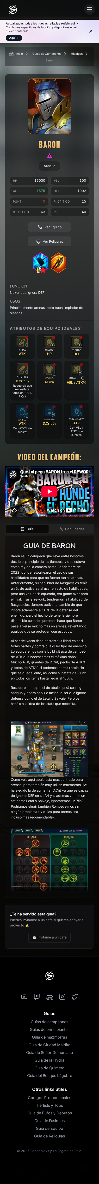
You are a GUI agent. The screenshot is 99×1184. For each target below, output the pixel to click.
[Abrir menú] (89, 9)
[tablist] (49, 529)
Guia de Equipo (49, 1128)
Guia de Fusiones (49, 1120)
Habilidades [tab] (75, 529)
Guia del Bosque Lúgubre (49, 1075)
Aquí (14, 38)
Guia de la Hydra (49, 1060)
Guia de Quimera (49, 1067)
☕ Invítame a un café (49, 937)
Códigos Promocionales (49, 1097)
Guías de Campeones (46, 53)
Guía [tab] (30, 529)
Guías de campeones (49, 1021)
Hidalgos (77, 53)
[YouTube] (24, 997)
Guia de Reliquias (49, 1136)
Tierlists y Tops (49, 1105)
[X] (74, 997)
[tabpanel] (49, 716)
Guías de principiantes (49, 1029)
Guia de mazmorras (49, 1037)
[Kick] (49, 997)
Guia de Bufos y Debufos (49, 1113)
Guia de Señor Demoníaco (49, 1052)
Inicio (19, 53)
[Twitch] (36, 997)
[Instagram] (62, 997)
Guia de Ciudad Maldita (49, 1044)
